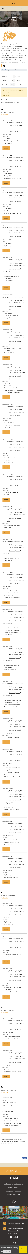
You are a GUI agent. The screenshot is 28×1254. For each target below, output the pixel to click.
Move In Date (5, 84)
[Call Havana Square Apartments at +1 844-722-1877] (25, 8)
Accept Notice (22, 1249)
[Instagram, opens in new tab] (15, 1201)
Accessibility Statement (13, 1194)
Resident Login (8, 1184)
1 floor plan (5, 80)
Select (7, 148)
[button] (14, 3)
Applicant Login (18, 1184)
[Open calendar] (12, 84)
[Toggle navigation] (2, 8)
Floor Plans (5, 70)
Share (25, 1158)
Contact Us (18, 1191)
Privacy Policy (9, 1191)
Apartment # (18, 84)
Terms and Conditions (13, 1187)
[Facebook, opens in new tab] (12, 1201)
